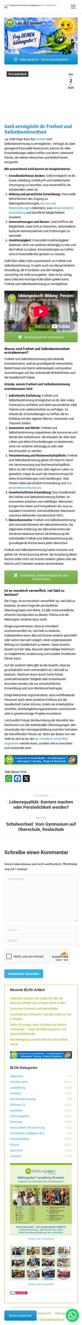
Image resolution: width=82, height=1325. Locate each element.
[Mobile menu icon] (73, 6)
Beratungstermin (20, 1315)
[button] (72, 1315)
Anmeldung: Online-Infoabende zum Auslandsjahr (43, 577)
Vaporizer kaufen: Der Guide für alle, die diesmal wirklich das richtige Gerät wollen (38, 1001)
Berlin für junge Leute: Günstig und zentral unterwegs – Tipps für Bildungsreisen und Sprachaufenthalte (38, 1029)
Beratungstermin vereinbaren (44, 337)
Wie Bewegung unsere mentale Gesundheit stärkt (39, 1042)
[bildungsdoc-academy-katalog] (41, 759)
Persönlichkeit (17, 74)
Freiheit (40, 139)
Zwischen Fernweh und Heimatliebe (34, 1008)
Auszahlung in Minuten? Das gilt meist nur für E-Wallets (40, 1017)
